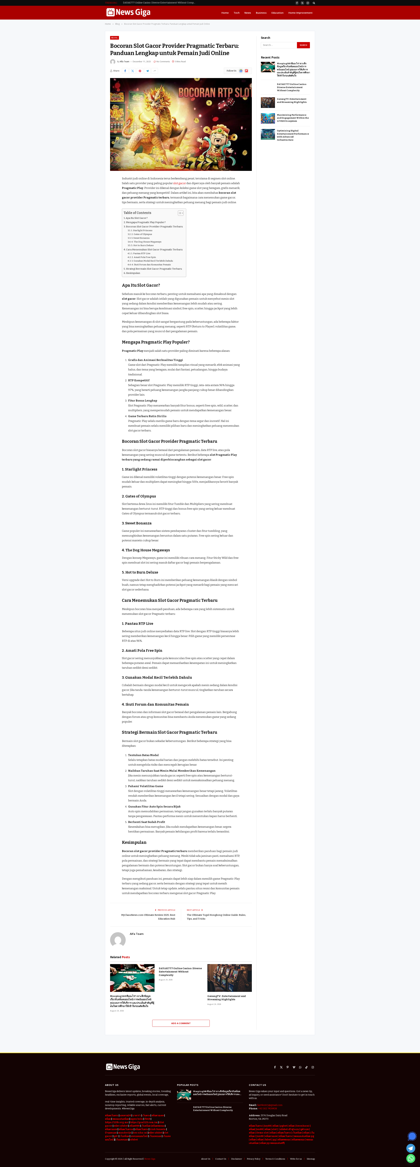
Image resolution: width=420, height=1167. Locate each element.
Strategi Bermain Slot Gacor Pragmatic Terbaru (154, 268)
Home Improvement (300, 12)
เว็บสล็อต (124, 1136)
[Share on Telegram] (147, 71)
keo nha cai (140, 1132)
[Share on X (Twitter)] (132, 71)
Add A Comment (181, 1023)
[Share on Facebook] (125, 71)
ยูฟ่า (116, 1136)
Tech (237, 12)
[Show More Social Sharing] (154, 71)
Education (278, 12)
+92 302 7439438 (267, 1108)
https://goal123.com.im (144, 1122)
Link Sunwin (158, 1129)
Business (261, 12)
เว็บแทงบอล (155, 1136)
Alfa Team (124, 61)
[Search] (313, 3)
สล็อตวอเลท (158, 1115)
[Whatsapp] (410, 1158)
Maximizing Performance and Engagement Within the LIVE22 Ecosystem (293, 118)
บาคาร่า (137, 1115)
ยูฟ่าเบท (305, 1129)
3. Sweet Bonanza (140, 238)
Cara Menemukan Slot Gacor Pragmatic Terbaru (154, 249)
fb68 (147, 1119)
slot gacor (179, 183)
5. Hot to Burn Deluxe (142, 245)
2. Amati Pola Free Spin (144, 257)
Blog (114, 37)
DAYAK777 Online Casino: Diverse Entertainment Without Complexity (160, 2)
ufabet (134, 1139)
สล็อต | (276, 1125)
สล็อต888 (134, 1125)
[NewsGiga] (128, 13)
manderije (124, 1132)
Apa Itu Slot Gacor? (137, 218)
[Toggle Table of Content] (179, 213)
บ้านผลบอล (110, 1132)
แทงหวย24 (125, 1115)
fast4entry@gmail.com (269, 1105)
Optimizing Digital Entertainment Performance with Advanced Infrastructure (293, 135)
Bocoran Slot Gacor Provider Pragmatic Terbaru (154, 226)
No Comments (163, 61)
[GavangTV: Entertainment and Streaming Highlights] (229, 978)
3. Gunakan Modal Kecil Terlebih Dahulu (152, 260)
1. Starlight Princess (141, 230)
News (247, 12)
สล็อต (291, 1125)
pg (274, 1139)
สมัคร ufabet (121, 1125)
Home (225, 12)
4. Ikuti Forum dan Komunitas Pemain (151, 264)
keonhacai (303, 1125)
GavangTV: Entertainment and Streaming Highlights (226, 998)
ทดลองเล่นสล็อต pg (304, 1136)
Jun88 (267, 1125)
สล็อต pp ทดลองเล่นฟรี (272, 1143)
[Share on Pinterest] (140, 71)
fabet (268, 1139)
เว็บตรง (146, 1115)
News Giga (150, 1159)
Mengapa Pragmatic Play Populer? (146, 222)
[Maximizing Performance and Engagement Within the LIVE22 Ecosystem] (268, 118)
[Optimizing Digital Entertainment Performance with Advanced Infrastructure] (268, 134)
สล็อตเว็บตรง (111, 1115)
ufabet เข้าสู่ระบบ (289, 1129)
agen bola (137, 1119)
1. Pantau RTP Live (140, 253)
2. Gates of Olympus (141, 234)
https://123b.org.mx (116, 1122)
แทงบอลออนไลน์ (139, 1136)
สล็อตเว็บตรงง (126, 1129)
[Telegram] (410, 1148)
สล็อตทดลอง (284, 1139)
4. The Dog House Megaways (146, 241)
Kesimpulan (133, 273)
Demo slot (262, 1132)
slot (274, 1129)
